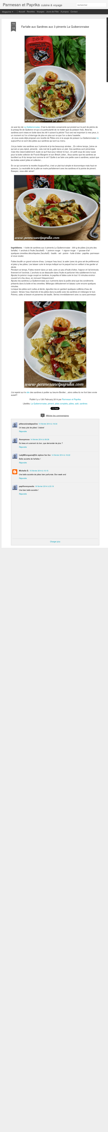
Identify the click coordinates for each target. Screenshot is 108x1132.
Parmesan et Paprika (71, 399)
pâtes (71, 403)
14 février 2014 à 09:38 (39, 439)
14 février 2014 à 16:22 (60, 455)
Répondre (23, 431)
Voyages (40, 11)
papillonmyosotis (26, 486)
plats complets (61, 403)
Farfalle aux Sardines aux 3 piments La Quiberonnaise (55, 26)
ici (97, 138)
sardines (83, 403)
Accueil (22, 11)
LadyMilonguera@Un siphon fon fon (35, 455)
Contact (74, 11)
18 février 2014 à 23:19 (44, 486)
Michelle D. (24, 470)
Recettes (31, 11)
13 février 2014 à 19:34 (48, 423)
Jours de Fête (52, 11)
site (28, 392)
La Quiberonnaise (32, 127)
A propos (65, 11)
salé (77, 403)
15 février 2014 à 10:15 (39, 470)
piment (51, 403)
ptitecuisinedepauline (28, 423)
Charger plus (55, 541)
